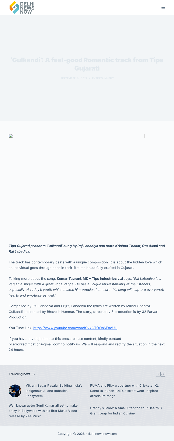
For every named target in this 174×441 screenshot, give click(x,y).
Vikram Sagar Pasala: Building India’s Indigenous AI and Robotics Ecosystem (54, 390)
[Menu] (163, 7)
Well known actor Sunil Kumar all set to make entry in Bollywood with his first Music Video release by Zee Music (43, 410)
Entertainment (103, 78)
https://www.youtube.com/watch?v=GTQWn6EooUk (75, 328)
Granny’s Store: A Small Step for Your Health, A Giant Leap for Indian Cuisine (126, 410)
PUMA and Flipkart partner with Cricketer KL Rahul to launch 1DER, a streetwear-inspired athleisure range (124, 390)
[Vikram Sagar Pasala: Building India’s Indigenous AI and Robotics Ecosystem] (15, 390)
